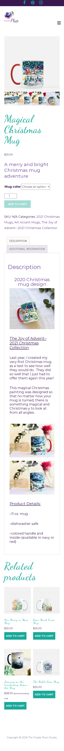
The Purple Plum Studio (42, 737)
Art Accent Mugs (27, 222)
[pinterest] (32, 3)
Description (18, 241)
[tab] (18, 241)
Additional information (27, 249)
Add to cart (15, 635)
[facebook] (24, 3)
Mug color (13, 187)
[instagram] (41, 3)
